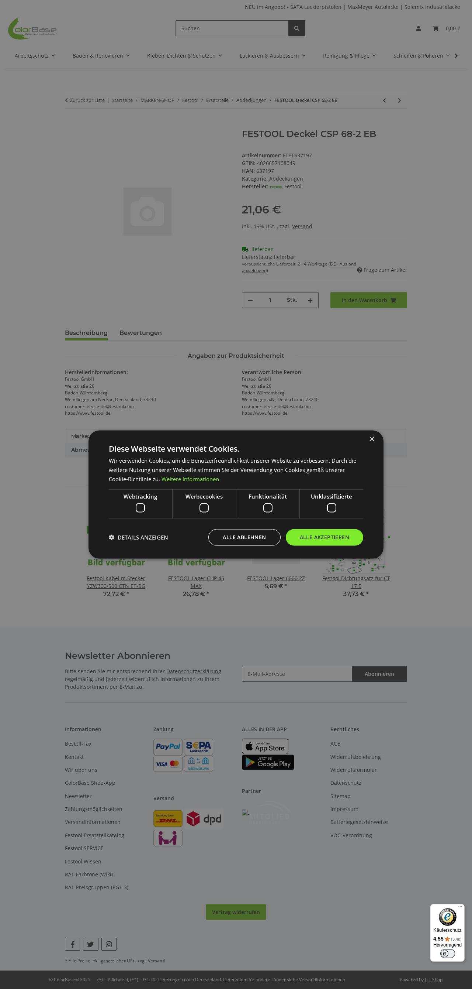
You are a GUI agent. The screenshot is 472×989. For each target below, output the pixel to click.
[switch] (447, 953)
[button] (138, 537)
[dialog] (236, 495)
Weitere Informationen (190, 478)
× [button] (371, 439)
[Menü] (460, 908)
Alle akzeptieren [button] (324, 537)
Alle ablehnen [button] (244, 537)
